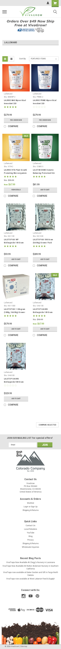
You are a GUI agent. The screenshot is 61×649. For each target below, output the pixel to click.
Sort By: (22, 58)
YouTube (30, 533)
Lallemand (8, 94)
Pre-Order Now (16, 120)
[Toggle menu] (4, 12)
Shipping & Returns (31, 510)
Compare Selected (47, 425)
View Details (16, 190)
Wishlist (30, 503)
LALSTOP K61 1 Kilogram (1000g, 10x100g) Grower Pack (14, 312)
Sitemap (23, 646)
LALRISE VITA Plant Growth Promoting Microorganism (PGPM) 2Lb (15, 173)
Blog (31, 536)
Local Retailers (30, 529)
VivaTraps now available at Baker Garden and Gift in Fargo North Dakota (30, 573)
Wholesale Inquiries (30, 547)
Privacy (30, 540)
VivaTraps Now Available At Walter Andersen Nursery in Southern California (30, 567)
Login (26, 507)
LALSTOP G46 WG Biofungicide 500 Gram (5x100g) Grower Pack (13, 382)
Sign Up (34, 507)
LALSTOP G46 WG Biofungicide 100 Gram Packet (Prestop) (42, 312)
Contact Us (30, 525)
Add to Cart (45, 190)
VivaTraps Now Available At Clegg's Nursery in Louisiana (30, 562)
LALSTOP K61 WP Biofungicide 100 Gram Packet (13, 242)
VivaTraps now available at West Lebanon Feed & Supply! (30, 579)
